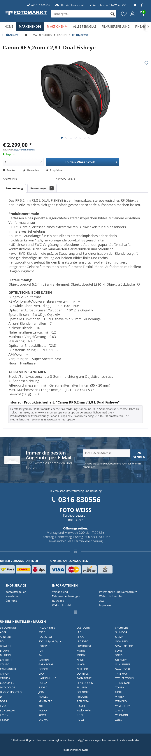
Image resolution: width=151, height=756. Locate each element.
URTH (118, 692)
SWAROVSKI (122, 669)
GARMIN (43, 660)
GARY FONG (45, 664)
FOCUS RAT (45, 637)
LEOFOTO (82, 641)
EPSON (4, 715)
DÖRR (3, 701)
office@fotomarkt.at (72, 5)
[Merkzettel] (124, 13)
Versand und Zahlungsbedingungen (66, 594)
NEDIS (80, 660)
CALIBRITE (6, 660)
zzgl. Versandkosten (24, 149)
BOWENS (5, 646)
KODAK (42, 710)
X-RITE (119, 710)
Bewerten (33, 170)
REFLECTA (83, 701)
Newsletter (12, 596)
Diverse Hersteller (11, 692)
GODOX (43, 669)
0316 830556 (79, 499)
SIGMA (119, 637)
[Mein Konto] (132, 13)
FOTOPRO (44, 646)
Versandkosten (67, 740)
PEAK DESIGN (85, 683)
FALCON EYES (46, 627)
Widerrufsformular (110, 596)
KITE (41, 706)
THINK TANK (123, 683)
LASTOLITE (83, 627)
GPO (41, 673)
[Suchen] (112, 13)
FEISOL (42, 632)
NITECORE (83, 669)
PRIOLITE (82, 696)
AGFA (3, 632)
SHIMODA (121, 632)
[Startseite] (26, 35)
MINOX (81, 655)
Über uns (11, 600)
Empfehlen (56, 170)
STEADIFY (121, 660)
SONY (118, 650)
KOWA (42, 715)
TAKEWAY (121, 673)
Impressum (106, 605)
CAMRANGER (8, 669)
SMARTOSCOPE (124, 646)
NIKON (81, 664)
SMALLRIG (121, 641)
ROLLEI (81, 719)
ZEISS (118, 719)
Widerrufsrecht (61, 605)
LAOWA (43, 719)
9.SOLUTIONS (8, 627)
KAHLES (43, 696)
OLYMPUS (83, 673)
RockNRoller (84, 710)
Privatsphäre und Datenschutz (118, 592)
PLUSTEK (82, 687)
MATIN (81, 650)
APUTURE (5, 637)
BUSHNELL (6, 655)
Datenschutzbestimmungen (111, 463)
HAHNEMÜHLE (47, 678)
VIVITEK (119, 696)
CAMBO (4, 664)
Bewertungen (41, 188)
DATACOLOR (7, 687)
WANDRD (121, 701)
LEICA (80, 637)
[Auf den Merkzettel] (146, 63)
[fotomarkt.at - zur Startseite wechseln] (26, 13)
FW (40, 655)
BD (1, 641)
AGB (101, 600)
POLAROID (83, 692)
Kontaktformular (16, 592)
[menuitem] (83, 13)
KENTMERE (45, 701)
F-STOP (4, 719)
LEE (79, 632)
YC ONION (121, 715)
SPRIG (118, 655)
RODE (80, 715)
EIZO (3, 706)
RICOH (81, 706)
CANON (4, 673)
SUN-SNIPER (122, 664)
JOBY (41, 692)
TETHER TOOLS (124, 678)
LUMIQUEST (84, 646)
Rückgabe (58, 600)
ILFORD (42, 687)
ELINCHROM (7, 710)
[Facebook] (142, 5)
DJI (1, 696)
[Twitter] (135, 5)
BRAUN (4, 650)
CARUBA (5, 678)
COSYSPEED (7, 683)
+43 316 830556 (40, 5)
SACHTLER (121, 627)
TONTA (119, 687)
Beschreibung (14, 188)
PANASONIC (84, 678)
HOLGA (42, 683)
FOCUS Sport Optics (50, 641)
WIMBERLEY (122, 706)
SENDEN (139, 457)
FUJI (40, 650)
